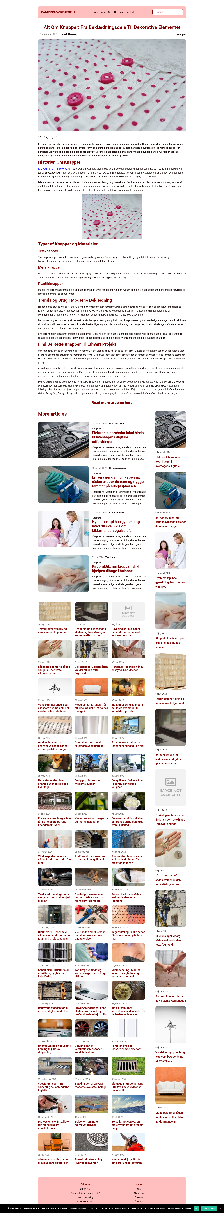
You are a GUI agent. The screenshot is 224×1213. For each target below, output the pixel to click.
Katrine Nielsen (116, 512)
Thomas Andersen (117, 468)
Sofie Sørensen (116, 423)
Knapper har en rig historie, (52, 168)
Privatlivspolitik (209, 1208)
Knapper (181, 34)
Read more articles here (112, 402)
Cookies (118, 12)
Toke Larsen (111, 557)
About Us (106, 12)
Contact (130, 12)
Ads (96, 12)
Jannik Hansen (68, 34)
